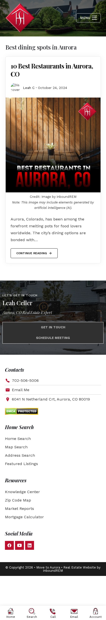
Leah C (29, 88)
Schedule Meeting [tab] (53, 338)
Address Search (20, 455)
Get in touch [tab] (53, 327)
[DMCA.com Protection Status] (21, 411)
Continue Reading (31, 251)
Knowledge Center (22, 491)
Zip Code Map (18, 500)
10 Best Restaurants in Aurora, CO (52, 70)
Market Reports (19, 508)
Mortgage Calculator (24, 517)
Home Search (18, 438)
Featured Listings (21, 463)
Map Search (16, 447)
